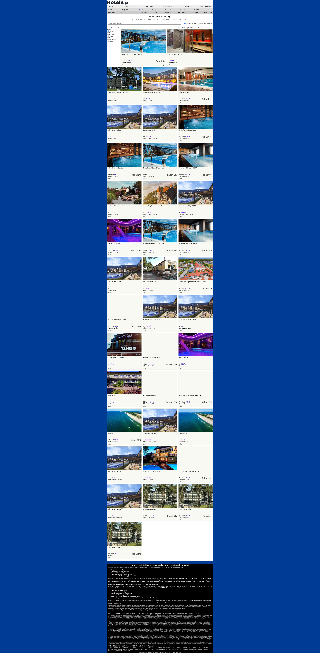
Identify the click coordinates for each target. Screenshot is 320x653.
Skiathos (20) (159, 631)
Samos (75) (124, 623)
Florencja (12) (170, 635)
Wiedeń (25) (120, 630)
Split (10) (180, 636)
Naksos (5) (206, 639)
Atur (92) (163, 649)
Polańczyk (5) (186, 639)
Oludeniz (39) (183, 627)
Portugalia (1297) (150, 615)
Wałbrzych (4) (143, 641)
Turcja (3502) (144, 614)
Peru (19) (193, 631)
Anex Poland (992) (201, 647)
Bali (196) (186, 618)
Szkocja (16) (195, 632)
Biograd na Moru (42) (119, 627)
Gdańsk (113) (147, 621)
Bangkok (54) (193, 624)
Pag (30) (129, 629)
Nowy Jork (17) (170, 632)
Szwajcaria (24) (163, 630)
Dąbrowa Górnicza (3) (133, 643)
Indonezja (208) (176, 618)
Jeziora (182, 9)
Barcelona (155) (171, 620)
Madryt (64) (181, 623)
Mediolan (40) (144, 627)
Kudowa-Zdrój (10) (200, 636)
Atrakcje (188, 6)
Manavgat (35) (144, 628)
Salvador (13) (185, 634)
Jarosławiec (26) (205, 629)
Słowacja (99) (182, 621)
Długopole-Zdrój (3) (124, 643)
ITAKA (132, 13)
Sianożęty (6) (199, 638)
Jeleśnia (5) (115, 641)
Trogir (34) (163, 628)
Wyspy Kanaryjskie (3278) (157, 614)
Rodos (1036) (176, 615)
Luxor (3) (195, 642)
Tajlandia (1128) (165, 615)
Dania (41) (139, 627)
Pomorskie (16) (201, 632)
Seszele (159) (139, 620)
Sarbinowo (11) (113, 636)
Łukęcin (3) (127, 642)
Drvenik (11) (161, 636)
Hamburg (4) (198, 641)
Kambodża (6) (111, 639)
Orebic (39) (173, 627)
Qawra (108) (159, 621)
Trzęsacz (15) (116, 634)
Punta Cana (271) (113, 618)
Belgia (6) (141, 639)
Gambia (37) (112, 628)
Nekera (111, 36)
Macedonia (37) (205, 627)
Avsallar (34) (167, 628)
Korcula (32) (195, 628)
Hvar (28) (165, 629)
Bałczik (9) (151, 637)
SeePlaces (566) (151, 646)
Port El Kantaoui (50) (117, 625)
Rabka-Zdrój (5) (177, 639)
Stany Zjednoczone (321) (180, 617)
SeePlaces (208, 13)
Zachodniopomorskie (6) (183, 638)
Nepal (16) (207, 632)
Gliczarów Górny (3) (117, 643)
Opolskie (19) (197, 631)
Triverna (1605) (131, 646)
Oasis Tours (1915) (156, 647)
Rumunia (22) (123, 631)
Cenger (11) (166, 636)
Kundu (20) (168, 631)
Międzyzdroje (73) (130, 623)
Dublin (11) (156, 636)
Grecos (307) (131, 649)
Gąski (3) (110, 643)
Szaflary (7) (124, 638)
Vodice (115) (141, 621)
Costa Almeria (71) (143, 623)
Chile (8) (196, 637)
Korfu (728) (199, 615)
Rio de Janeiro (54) (187, 624)
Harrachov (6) (117, 639)
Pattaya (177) (124, 620)
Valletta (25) (125, 630)
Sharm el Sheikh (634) (132, 616)
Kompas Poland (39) (194, 649)
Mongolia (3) (185, 642)
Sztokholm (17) (159, 632)
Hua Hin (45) (168, 625)
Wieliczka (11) (204, 635)
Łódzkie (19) (180, 631)
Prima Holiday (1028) (191, 647)
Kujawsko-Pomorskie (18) (135, 632)
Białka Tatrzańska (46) (156, 625)
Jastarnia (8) (179, 637)
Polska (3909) (135, 614)
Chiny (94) (116, 622)
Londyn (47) (144, 625)
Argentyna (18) (152, 632)
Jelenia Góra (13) (118, 635)
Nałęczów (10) (193, 636)
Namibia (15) (127, 634)
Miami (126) (120, 621)
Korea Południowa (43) (194, 625)
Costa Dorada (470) (200, 616)
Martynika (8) (169, 637)
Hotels (109, 28)
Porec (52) (199, 624)
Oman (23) (190, 630)
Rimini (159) (145, 620)
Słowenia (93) (121, 622)
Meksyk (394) (125, 617)
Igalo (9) (135, 637)
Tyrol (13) (180, 634)
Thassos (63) (191, 623)
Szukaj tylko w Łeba (190, 23)
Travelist (111, 13)
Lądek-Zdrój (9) (116, 637)
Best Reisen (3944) (112, 647)
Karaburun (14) (165, 634)
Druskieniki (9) (140, 637)
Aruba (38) (199, 627)
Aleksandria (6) (146, 639)
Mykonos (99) (198, 621)
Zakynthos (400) (113, 617)
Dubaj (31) (125, 629)
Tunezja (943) (182, 615)
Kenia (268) (126, 618)
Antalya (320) (192, 617)
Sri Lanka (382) (137, 617)
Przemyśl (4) (159, 641)
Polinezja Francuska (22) (131, 631)
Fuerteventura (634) (141, 616)
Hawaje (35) (158, 628)
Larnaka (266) (138, 618)
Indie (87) (170, 622)
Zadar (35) (134, 628)
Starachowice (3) (153, 642)
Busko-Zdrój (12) (181, 635)
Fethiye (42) (112, 627)
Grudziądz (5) (120, 641)
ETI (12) (119, 650)
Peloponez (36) (124, 628)
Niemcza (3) (180, 642)
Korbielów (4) (188, 641)
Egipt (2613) (183, 614)
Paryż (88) (166, 622)
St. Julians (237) (158, 618)
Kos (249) (153, 618)
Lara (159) (150, 620)
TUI (122, 13)
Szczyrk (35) (138, 628)
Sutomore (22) (117, 631)
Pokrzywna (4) (165, 641)
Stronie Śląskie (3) (145, 642)
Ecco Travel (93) (157, 649)
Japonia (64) (186, 623)
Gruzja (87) (174, 622)
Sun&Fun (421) (114, 649)
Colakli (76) (119, 623)
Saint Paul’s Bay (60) (127, 624)
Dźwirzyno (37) (118, 628)
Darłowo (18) (146, 632)
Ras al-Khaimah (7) (134, 638)
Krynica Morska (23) (202, 630)
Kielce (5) (111, 641)
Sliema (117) (131, 621)
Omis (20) (164, 631)
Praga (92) (126, 622)
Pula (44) (178, 625)
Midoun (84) (184, 622)
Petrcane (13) (195, 634)
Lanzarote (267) (132, 618)
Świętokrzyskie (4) (136, 641)
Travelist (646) (141, 646)
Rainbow (167, 13)
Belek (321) (187, 617)
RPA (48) (134, 625)
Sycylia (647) (125, 616)
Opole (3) (176, 642)
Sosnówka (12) (146, 635)
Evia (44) (182, 625)
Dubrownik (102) (176, 621)
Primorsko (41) (126, 627)
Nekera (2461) (140, 647)
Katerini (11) (140, 636)
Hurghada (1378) (138, 615)
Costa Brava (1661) (114, 615)
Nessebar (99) (193, 621)
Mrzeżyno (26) (193, 629)
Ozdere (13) (200, 634)
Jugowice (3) (204, 642)
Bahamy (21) (149, 631)
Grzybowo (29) (147, 629)
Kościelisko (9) (122, 637)
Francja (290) (203, 617)
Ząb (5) (155, 639)
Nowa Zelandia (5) (200, 639)
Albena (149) (189, 620)
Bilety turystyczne (168, 6)
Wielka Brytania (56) (161, 624)
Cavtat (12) (175, 635)
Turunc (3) (140, 642)
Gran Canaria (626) (149, 616)
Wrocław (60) (119, 624)
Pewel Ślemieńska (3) (170, 642)
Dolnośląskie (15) (145, 634)
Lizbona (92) (131, 622)
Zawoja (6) (176, 638)
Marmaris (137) (203, 620)
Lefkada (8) (174, 637)
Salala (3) (163, 642)
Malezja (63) (200, 623)
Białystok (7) (170, 638)
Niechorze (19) (204, 631)
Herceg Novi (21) (143, 631)
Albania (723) (204, 615)
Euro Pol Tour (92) (170, 649)
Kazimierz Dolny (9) (129, 637)
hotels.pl (145, 652)
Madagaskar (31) (113, 629)
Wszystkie (111, 31)
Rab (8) (159, 637)
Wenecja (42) (202, 625)
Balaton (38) (188, 627)
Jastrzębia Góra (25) (139, 630)
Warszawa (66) (161, 623)
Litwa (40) (149, 627)
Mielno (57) (148, 624)
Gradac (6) (122, 639)
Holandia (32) (200, 628)
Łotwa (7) (120, 638)
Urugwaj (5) (159, 639)
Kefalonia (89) (146, 622)
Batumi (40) (153, 627)
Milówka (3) (191, 642)
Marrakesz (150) (183, 620)
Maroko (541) (182, 616)
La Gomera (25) (132, 630)
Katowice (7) (146, 638)
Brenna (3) (154, 643)
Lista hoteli (161, 652)
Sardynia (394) (119, 617)
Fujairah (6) (130, 639)
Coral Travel (181, 13)
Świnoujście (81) (195, 622)
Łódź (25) (116, 630)
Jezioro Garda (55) (174, 624)
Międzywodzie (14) (158, 634)
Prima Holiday (112, 39)
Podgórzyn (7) (141, 638)
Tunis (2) (182, 643)
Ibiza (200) (182, 618)
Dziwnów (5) (125, 641)
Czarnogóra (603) (156, 616)
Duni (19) (123, 632)
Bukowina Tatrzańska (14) (173, 634)
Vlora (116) (137, 621)
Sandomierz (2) (199, 643)
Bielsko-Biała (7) (165, 638)
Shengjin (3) (159, 642)
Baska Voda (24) (169, 630)
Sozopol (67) (155, 623)
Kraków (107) (170, 621)
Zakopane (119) (126, 621)
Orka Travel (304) (138, 649)
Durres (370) (148, 617)
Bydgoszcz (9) (145, 637)
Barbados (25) (151, 630)
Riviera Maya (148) (196, 620)
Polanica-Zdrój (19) (187, 631)
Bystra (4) (111, 642)
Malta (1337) (144, 615)
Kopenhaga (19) (113, 632)
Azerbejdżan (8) (114, 638)
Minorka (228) (170, 618)
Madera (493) (193, 616)
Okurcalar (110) (153, 621)
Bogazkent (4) (121, 642)
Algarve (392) (130, 617)
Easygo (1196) (182, 647)
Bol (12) (186, 635)
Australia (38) (194, 627)
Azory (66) (172, 623)
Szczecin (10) (175, 636)
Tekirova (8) (155, 637)
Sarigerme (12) (152, 635)
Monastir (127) (115, 621)
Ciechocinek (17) (190, 632)
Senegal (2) (194, 643)
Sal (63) (195, 623)
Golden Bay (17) (183, 632)
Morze (114, 28)
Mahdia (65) (176, 623)
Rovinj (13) (190, 634)
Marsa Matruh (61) (113, 624)
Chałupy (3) (150, 643)
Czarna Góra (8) (191, 637)
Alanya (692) (120, 616)
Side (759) (195, 615)
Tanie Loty (149, 6)
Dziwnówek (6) (136, 639)
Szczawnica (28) (153, 629)
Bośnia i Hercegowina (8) (203, 637)
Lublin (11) (136, 636)
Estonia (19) (118, 632)
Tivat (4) (147, 641)
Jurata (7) (151, 638)
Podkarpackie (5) (193, 639)
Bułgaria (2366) (195, 613)
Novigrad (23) (195, 630)
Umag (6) (190, 638)
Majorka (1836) (202, 613)
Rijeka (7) (128, 638)
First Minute (131, 6)
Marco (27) (202, 649)
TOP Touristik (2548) (131, 647)
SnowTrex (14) (113, 650)
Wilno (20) (154, 631)
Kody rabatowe (206, 6)
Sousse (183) (112, 620)
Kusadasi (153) (177, 620)
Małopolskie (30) (134, 629)
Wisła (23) (175, 630)
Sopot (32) (190, 628)
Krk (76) (115, 623)
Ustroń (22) (112, 631)
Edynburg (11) (151, 636)
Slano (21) (138, 631)
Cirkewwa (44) (187, 625)
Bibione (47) (149, 625)
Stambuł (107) (164, 621)
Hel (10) (205, 636)
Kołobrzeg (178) (118, 620)
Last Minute (112, 6)
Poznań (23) (186, 630)
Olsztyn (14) (151, 634)
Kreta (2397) (189, 614)
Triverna (144, 13)
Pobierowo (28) (160, 629)
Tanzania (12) (140, 635)
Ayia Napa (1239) (158, 615)
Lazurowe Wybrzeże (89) (139, 622)
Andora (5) (131, 641)
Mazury (168, 9)
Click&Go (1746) (165, 647)
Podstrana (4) (170, 641)
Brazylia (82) (189, 622)
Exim (155, 13)
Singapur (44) (173, 625)
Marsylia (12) (164, 635)
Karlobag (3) (199, 642)
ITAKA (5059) (112, 646)
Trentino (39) (162, 627)
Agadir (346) (153, 617)
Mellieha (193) (196, 618)
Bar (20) (176, 631)
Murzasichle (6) (205, 638)
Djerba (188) (202, 618)
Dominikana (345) (159, 617)
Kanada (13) (112, 635)
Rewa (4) (155, 641)
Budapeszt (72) (137, 623)
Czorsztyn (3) (144, 643)
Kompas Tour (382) (122, 649)
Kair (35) (148, 628)
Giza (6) (126, 639)
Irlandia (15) (133, 634)
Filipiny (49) (129, 625)
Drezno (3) (140, 643)
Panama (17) (164, 632)
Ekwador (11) (145, 636)
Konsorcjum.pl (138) (148, 649)
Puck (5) (182, 639)
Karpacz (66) (166, 623)
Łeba (118, 28)
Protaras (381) (143, 617)
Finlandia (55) (180, 624)
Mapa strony (172, 652)
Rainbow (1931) (147, 647)
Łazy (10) (171, 636)
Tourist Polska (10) (125, 650)
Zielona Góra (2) (177, 643)
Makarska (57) (153, 624)
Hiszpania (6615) (114, 613)
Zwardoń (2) (171, 643)
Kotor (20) (173, 631)
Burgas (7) (160, 638)
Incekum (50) (124, 625)
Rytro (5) (172, 639)
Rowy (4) (151, 641)
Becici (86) (179, 622)
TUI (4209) (121, 646)
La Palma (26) (199, 629)
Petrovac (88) (161, 622)
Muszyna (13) (206, 634)
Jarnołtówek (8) (185, 637)
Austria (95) (112, 622)
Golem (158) (154, 620)
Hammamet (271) (120, 618)
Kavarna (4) (193, 641)
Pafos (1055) (171, 615)
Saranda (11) (118, 636)
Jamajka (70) (150, 623)
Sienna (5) (164, 639)
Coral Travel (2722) (121, 647)
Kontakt (150, 652)
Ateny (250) (148, 618)
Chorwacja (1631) (131, 615)
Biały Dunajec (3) (160, 643)
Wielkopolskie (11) (197, 635)
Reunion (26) (187, 629)
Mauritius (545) (176, 616)
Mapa (210, 9)
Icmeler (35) (153, 628)
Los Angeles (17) (176, 632)
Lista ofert (155, 652)
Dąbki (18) (142, 632)
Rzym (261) (144, 618)
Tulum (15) (112, 634)
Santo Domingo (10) (186, 636)
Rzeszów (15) (122, 634)
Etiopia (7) (155, 638)
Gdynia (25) (145, 630)
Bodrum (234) (164, 618)
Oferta (123, 63)
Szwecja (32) (185, 628)
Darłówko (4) (203, 641)
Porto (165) (130, 620)
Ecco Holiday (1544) (174, 647)
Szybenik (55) (167, 624)
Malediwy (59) (143, 624)
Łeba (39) (158, 627)
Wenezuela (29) (141, 629)
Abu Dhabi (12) (191, 635)
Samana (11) (123, 636)
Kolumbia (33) (173, 628)
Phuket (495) (187, 616)
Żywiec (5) (151, 639)
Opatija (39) (178, 627)
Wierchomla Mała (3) (133, 642)
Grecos (195, 13)
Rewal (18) (127, 632)
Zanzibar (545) (170, 616)
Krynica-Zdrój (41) (132, 627)
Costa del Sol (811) (188, 615)
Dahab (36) (129, 628)
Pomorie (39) (168, 627)
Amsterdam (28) (170, 629)
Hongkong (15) (139, 634)
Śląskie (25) (112, 630)
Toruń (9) (111, 637)
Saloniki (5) (168, 639)
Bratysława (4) (116, 642)
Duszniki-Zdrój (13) (125, 635)
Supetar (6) (194, 638)
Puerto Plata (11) (129, 636)
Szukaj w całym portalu (205, 23)
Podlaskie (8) (163, 637)
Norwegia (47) (139, 625)
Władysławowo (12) (133, 635)
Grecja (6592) (126, 614)
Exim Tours (112, 34)
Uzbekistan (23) (180, 630)
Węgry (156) (165, 620)
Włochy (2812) (176, 614)
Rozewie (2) (205, 643)
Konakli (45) (163, 625)
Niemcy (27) (176, 629)
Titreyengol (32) (179, 628)
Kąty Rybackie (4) (177, 641)
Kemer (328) (166, 617)
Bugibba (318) (198, 617)
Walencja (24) (156, 630)
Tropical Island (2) (187, 643)
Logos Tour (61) (178, 649)
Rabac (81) (201, 622)
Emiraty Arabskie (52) (205, 624)
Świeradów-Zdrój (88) (154, 622)
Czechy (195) (190, 618)
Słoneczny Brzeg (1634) (123, 615)
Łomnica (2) (166, 643)
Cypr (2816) (168, 614)
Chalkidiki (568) (163, 616)
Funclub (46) (186, 649)
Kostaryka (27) (182, 629)
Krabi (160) (134, 620)
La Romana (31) (119, 629)
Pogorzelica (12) (158, 635)
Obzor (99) (188, 621)
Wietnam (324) (172, 617)
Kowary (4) (183, 641)
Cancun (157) (159, 620)
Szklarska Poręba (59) (135, 624)
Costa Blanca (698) (114, 616)
